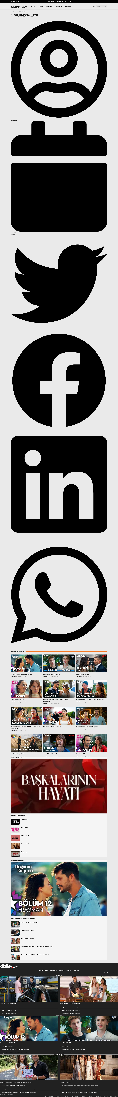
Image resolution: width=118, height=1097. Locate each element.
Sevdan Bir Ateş (25, 844)
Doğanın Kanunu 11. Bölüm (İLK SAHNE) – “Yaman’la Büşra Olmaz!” (25, 727)
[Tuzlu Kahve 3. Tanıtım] (26, 689)
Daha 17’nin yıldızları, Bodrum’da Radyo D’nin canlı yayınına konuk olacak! (79, 1092)
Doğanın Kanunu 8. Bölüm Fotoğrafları (71, 1013)
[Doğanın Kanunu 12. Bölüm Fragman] (26, 663)
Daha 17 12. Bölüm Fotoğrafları (9, 1007)
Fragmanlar (59, 6)
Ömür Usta (24, 852)
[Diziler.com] (19, 6)
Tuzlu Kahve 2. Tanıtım (82, 754)
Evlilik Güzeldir (25, 836)
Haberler (68, 6)
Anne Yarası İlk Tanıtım (82, 674)
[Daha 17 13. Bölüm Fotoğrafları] (29, 989)
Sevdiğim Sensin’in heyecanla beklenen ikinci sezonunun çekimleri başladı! (80, 1085)
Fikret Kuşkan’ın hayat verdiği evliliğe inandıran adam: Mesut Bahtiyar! (19, 1092)
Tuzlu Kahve (24, 827)
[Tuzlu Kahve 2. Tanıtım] (91, 743)
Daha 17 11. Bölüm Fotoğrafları (9, 1010)
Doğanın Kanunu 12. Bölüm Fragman (21, 674)
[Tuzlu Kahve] (15, 830)
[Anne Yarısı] (15, 822)
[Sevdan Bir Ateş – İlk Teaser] (26, 743)
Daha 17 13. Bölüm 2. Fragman (51, 674)
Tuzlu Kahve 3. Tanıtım (17, 700)
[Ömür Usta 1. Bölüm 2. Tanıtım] (59, 743)
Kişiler (41, 6)
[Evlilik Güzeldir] (15, 838)
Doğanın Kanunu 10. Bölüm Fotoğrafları (71, 1007)
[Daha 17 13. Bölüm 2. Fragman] (59, 663)
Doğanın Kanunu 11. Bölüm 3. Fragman (87, 727)
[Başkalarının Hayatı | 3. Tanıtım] (59, 716)
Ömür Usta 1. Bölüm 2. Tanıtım (52, 754)
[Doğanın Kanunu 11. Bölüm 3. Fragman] (91, 716)
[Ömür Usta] (15, 854)
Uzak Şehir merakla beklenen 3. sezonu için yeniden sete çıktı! (16, 1082)
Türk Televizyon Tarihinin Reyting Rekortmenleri (13, 1085)
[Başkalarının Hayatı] (59, 786)
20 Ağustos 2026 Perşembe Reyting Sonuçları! (73, 1089)
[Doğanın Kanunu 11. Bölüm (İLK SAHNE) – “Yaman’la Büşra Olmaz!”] (26, 716)
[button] (59, 283)
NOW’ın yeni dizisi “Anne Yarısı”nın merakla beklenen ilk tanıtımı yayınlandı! (20, 1089)
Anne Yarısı (24, 819)
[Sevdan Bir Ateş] (15, 846)
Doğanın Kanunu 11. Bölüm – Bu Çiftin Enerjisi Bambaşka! (56, 700)
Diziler (33, 6)
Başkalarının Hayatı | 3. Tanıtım (52, 727)
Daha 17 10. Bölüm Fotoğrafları (9, 1013)
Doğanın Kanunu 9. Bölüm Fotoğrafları (71, 1010)
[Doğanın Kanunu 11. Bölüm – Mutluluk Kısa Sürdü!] (91, 689)
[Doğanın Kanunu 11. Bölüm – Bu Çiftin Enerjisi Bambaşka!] (59, 689)
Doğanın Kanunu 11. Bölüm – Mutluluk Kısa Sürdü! (90, 700)
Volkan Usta (14, 676)
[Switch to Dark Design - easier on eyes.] (94, 6)
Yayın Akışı (49, 6)
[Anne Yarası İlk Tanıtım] (91, 663)
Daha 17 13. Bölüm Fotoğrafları (8, 1003)
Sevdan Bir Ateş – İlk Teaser (19, 754)
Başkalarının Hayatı (18, 816)
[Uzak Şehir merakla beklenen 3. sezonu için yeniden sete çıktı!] (29, 1067)
